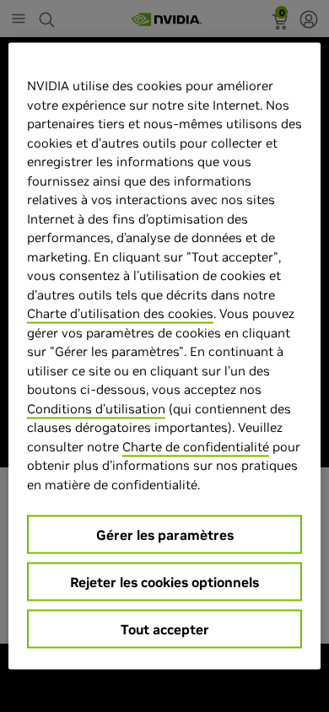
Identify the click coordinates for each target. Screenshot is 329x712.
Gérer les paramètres (165, 534)
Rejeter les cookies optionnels (164, 582)
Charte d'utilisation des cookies (120, 313)
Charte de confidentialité (195, 446)
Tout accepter (165, 629)
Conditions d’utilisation (96, 408)
